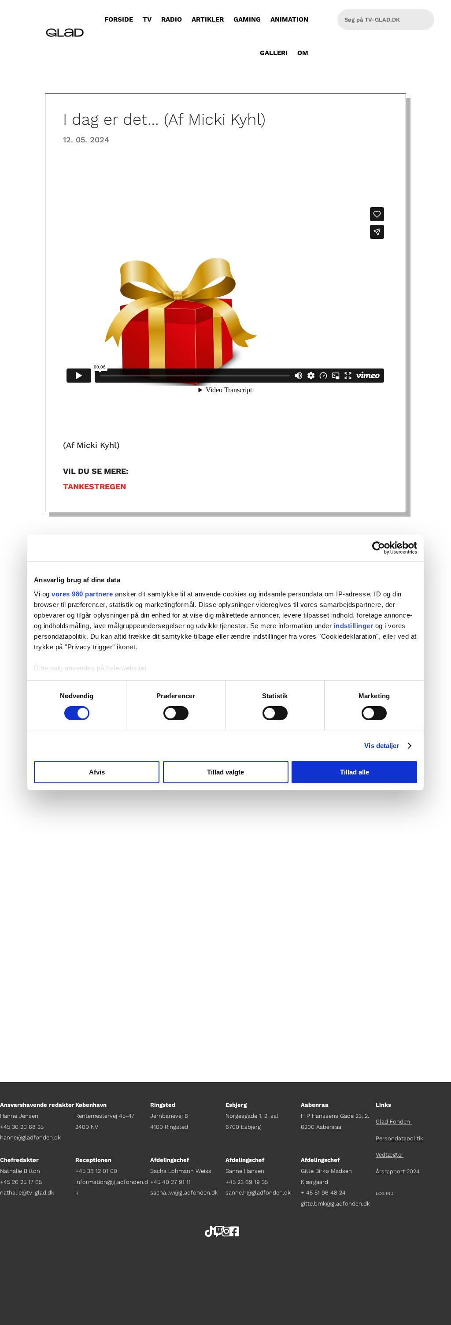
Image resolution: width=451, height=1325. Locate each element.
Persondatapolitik (399, 1138)
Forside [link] (118, 19)
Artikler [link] (208, 19)
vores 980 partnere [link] (82, 593)
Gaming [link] (247, 19)
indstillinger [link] (353, 625)
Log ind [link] (384, 1193)
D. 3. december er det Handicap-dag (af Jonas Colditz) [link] (169, 985)
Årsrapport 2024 (398, 1171)
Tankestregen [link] (94, 486)
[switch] (176, 713)
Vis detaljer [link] (381, 745)
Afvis (97, 772)
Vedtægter (389, 1154)
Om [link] (302, 53)
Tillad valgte (225, 772)
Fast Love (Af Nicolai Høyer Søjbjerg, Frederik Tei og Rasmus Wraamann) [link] (209, 917)
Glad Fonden (394, 1121)
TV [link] (147, 19)
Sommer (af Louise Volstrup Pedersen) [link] (132, 850)
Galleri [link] (274, 53)
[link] (378, 548)
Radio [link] (171, 19)
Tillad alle (354, 772)
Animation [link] (289, 19)
